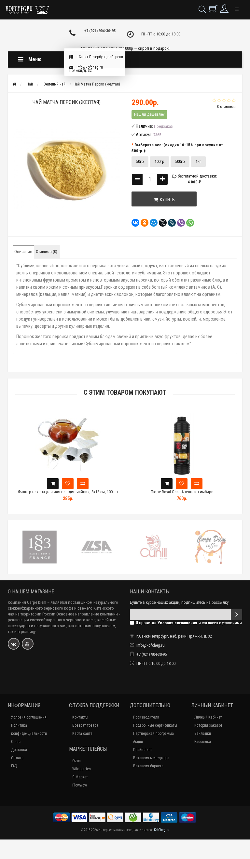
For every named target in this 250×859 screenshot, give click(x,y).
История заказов (208, 725)
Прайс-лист (142, 749)
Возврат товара (85, 725)
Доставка (19, 749)
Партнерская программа (153, 733)
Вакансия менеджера (151, 758)
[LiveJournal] (170, 223)
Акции (138, 741)
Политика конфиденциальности (29, 729)
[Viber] (179, 223)
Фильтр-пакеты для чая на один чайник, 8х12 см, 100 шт (68, 491)
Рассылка (202, 741)
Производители (146, 717)
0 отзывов (226, 106)
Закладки (202, 733)
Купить (166, 199)
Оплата (17, 758)
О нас (16, 741)
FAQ (14, 766)
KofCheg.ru (161, 830)
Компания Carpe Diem (27, 602)
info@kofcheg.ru (89, 67)
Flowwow (79, 785)
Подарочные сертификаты (155, 725)
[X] (161, 223)
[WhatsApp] (188, 223)
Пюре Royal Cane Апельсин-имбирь (182, 491)
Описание (23, 251)
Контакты (80, 717)
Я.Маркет (80, 777)
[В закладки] (68, 483)
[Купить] (53, 483)
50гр (140, 161)
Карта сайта (82, 733)
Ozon (76, 761)
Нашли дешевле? (149, 114)
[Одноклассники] (143, 223)
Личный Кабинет (208, 717)
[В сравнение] (83, 483)
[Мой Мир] (152, 223)
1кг (198, 161)
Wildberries (81, 769)
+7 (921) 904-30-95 (100, 31)
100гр (159, 161)
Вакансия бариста (148, 766)
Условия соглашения (29, 717)
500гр (180, 161)
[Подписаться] (236, 614)
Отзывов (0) (46, 251)
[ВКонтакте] (133, 223)
